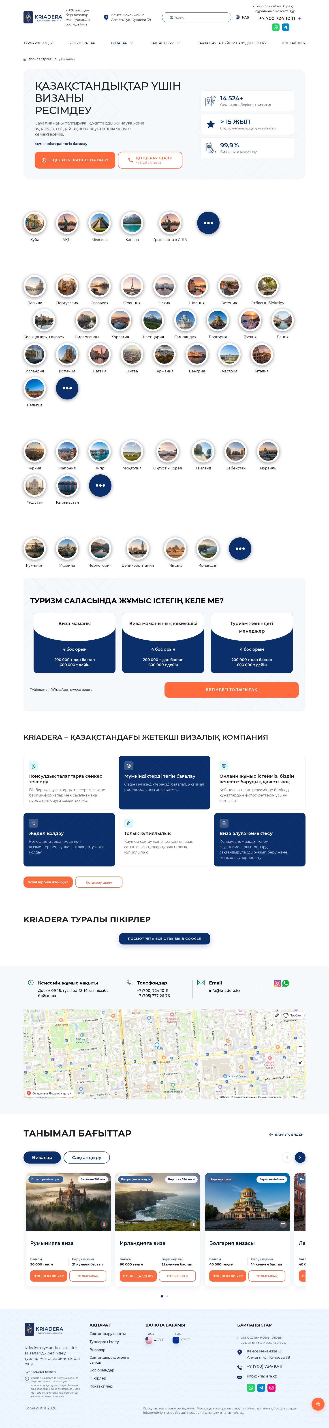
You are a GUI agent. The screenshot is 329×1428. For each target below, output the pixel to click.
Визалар (97, 1350)
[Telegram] (285, 27)
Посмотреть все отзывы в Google (164, 939)
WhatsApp (59, 690)
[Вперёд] (300, 1157)
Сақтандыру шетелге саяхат (109, 1360)
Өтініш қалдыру (49, 1276)
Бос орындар (102, 1370)
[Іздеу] (224, 17)
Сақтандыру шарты (108, 1334)
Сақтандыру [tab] (86, 1157)
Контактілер (101, 1386)
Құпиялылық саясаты (41, 1371)
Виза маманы (74, 623)
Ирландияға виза (142, 1243)
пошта (87, 690)
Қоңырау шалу (99, 882)
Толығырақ (88, 1276)
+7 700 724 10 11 (277, 18)
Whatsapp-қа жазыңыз (48, 882)
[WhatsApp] (275, 27)
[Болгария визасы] (247, 1202)
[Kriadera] (43, 17)
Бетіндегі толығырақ (231, 690)
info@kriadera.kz (262, 1376)
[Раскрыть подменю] (131, 43)
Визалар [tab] (42, 1157)
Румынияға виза (52, 1243)
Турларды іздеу (104, 1342)
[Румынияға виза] (68, 1202)
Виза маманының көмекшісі (163, 623)
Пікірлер (98, 1378)
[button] (161, 1296)
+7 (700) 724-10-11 (264, 1366)
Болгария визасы (232, 1243)
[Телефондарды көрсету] (299, 18)
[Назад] (287, 1157)
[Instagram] (271, 1388)
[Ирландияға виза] (157, 1202)
